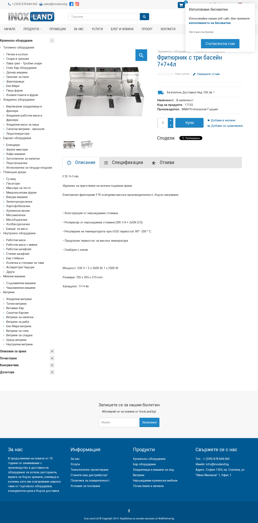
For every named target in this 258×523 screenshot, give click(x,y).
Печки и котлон (17, 54)
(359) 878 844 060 (25, 4)
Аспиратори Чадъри (20, 267)
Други (10, 272)
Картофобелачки (18, 206)
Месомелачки (15, 215)
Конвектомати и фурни (22, 95)
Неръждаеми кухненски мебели (155, 480)
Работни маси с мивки (21, 245)
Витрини (9, 292)
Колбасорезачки (18, 224)
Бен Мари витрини (18, 326)
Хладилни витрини (19, 299)
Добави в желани (223, 120)
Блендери (13, 145)
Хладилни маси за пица (22, 124)
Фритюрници (15, 81)
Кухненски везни (18, 211)
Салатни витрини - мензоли (25, 129)
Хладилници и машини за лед (153, 469)
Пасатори (13, 183)
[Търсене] (144, 16)
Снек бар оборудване (21, 68)
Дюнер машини (16, 72)
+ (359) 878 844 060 (216, 459)
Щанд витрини (16, 340)
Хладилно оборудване (19, 99)
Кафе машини (15, 154)
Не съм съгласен (201, 32)
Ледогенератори (17, 133)
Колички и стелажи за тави (25, 263)
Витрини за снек (17, 331)
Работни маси (16, 240)
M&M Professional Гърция (200, 109)
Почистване (8, 358)
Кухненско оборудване (174, 51)
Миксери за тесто (18, 188)
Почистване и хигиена (148, 486)
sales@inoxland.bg (55, 4)
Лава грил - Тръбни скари (24, 63)
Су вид (11, 179)
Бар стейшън (15, 258)
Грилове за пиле (17, 77)
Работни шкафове (18, 249)
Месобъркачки (16, 220)
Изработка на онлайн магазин (137, 518)
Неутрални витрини (19, 344)
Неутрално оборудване (19, 233)
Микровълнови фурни (21, 192)
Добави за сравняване (227, 126)
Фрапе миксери (17, 149)
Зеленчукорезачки (19, 201)
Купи (189, 122)
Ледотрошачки (16, 163)
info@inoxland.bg (217, 464)
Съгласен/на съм (220, 43)
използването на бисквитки (210, 23)
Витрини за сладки (19, 335)
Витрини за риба (17, 322)
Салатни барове (17, 313)
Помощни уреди (14, 172)
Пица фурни (14, 90)
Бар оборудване (144, 464)
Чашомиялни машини (20, 288)
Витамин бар (15, 308)
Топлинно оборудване (18, 47)
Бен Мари (12, 86)
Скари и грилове (17, 59)
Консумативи (9, 365)
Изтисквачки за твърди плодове (29, 167)
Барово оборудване (17, 138)
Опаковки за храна (13, 351)
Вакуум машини (17, 197)
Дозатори (7, 372)
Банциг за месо (17, 229)
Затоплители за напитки (23, 158)
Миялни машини (14, 276)
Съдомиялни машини (21, 283)
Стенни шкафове (17, 254)
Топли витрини (16, 303)
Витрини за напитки (19, 317)
